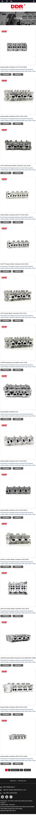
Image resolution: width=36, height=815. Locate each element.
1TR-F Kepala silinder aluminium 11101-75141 (13, 313)
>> (21, 770)
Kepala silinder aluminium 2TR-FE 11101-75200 (13, 116)
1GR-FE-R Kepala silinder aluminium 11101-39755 (14, 608)
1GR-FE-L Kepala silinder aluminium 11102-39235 (14, 559)
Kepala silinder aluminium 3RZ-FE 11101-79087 (13, 756)
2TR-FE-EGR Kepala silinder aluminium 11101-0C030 (15, 165)
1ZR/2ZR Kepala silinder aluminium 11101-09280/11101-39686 (18, 658)
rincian (18, 74)
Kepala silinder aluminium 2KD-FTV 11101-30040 (14, 215)
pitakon (6, 74)
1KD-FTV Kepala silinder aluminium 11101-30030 (14, 264)
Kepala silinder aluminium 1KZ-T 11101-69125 (13, 461)
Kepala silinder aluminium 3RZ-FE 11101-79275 (13, 707)
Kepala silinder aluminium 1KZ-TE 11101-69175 (13, 510)
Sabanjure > (15, 770)
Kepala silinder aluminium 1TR (9, 412)
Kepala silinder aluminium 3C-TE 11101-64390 (13, 67)
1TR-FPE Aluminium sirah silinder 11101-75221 (13, 362)
